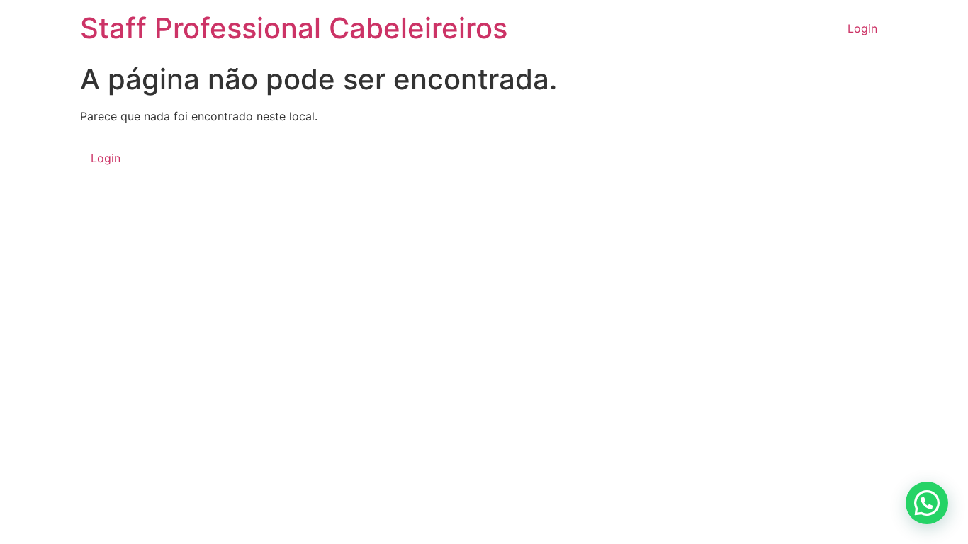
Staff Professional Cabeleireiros (293, 28)
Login (862, 28)
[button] (927, 503)
